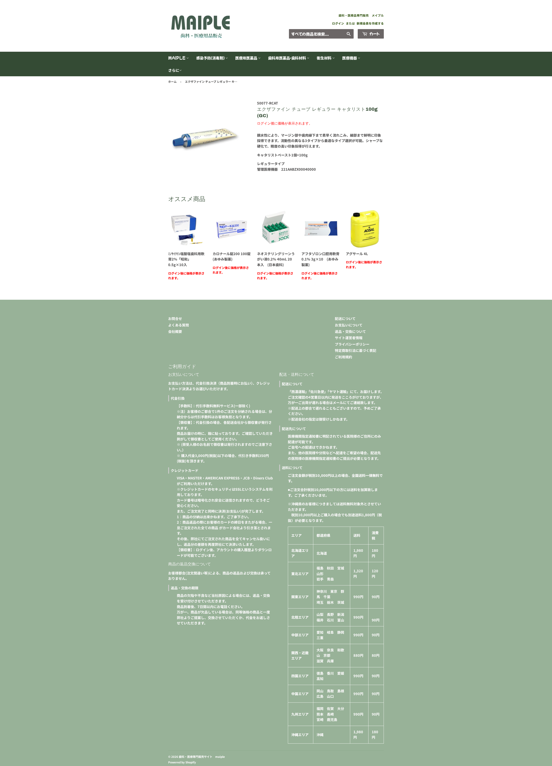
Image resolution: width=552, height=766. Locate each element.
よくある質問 (178, 325)
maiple (177, 58)
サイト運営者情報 (348, 337)
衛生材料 (324, 58)
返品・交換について (350, 331)
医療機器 (350, 58)
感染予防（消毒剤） (210, 58)
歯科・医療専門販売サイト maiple (202, 757)
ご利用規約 (343, 356)
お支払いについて (348, 325)
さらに (173, 70)
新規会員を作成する (370, 23)
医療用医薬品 (246, 58)
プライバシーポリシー (352, 344)
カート (374, 33)
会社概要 (175, 331)
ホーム (172, 82)
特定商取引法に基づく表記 (355, 350)
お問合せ (175, 318)
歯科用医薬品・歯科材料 (287, 58)
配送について (345, 318)
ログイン (338, 23)
